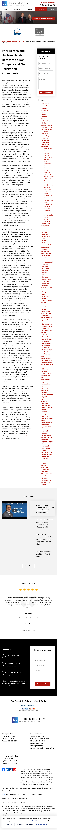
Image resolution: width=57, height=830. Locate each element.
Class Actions (45, 251)
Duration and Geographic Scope (48, 159)
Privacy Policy (27, 727)
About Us (17, 9)
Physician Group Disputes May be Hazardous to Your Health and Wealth (46, 328)
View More (28, 566)
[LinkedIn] (7, 769)
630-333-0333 (47, 4)
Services (8, 41)
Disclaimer (19, 727)
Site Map (35, 727)
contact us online (22, 436)
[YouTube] (14, 769)
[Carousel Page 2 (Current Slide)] (23, 618)
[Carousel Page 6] (38, 618)
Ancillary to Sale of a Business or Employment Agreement (48, 183)
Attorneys (29, 9)
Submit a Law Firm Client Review (28, 630)
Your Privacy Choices (12, 794)
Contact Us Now (45, 92)
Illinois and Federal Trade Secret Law (46, 279)
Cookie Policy (25, 794)
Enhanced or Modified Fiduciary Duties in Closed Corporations (46, 300)
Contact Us (41, 9)
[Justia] (11, 769)
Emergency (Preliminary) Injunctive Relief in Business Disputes (46, 245)
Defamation (45, 142)
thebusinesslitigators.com (19, 798)
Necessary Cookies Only (25, 824)
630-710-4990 (12, 763)
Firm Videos (28, 496)
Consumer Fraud (46, 253)
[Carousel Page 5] (34, 618)
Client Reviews (28, 583)
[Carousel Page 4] (30, 618)
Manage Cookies (36, 794)
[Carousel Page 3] (26, 618)
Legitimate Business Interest (47, 166)
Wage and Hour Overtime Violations (46, 476)
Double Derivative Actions (44, 463)
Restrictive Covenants (18, 41)
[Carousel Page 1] (19, 618)
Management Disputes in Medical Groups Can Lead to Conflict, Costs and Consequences (46, 352)
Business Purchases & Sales (45, 117)
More (52, 9)
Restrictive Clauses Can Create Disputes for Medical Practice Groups (46, 339)
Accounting (45, 136)
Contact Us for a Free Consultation (43, 18)
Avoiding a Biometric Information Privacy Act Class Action (47, 405)
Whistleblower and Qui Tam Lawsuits (46, 482)
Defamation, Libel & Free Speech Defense (46, 123)
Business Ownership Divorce (44, 110)
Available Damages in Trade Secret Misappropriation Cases (47, 416)
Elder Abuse (45, 283)
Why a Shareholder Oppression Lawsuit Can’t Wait (46, 382)
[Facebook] (3, 769)
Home (5, 9)
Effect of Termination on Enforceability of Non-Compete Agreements (48, 215)
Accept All (9, 824)
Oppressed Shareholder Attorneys (45, 469)
